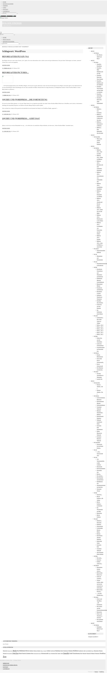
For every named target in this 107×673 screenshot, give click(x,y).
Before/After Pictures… (15, 72)
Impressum (6, 663)
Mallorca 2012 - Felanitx (99, 237)
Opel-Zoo (15, 653)
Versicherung (76, 653)
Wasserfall (88, 653)
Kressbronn (80, 650)
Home (4, 2)
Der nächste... (100, 476)
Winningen (97, 653)
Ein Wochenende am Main (100, 509)
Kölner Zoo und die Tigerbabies (99, 339)
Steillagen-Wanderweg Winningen (99, 297)
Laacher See (99, 379)
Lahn (84, 650)
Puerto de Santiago (26, 653)
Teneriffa (66, 653)
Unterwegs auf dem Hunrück (99, 306)
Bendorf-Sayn (10, 650)
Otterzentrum (100, 526)
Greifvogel (53, 650)
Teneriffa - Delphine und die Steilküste (100, 82)
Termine (5, 5)
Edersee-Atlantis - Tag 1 (100, 392)
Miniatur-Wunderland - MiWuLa (100, 412)
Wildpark (93, 653)
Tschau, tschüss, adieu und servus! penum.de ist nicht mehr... (100, 584)
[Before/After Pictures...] (7, 82)
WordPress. (101, 671)
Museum (101, 650)
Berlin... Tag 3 (100, 330)
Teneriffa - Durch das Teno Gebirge (100, 77)
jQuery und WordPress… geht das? (21, 118)
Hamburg (99, 524)
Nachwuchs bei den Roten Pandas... (100, 446)
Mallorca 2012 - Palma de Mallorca (100, 157)
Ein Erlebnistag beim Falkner (100, 312)
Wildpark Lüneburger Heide (99, 421)
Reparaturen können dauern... (99, 569)
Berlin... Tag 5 (100, 326)
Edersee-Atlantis (36, 650)
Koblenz (75, 650)
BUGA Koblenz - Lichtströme (99, 503)
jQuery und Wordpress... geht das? (99, 615)
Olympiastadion (9, 653)
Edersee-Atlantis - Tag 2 (100, 386)
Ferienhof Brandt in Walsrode (99, 438)
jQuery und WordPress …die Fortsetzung (24, 99)
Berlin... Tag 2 (100, 332)
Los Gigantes (88, 650)
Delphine (31, 650)
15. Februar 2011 (7, 68)
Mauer (92, 650)
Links (4, 7)
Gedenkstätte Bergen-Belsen (100, 530)
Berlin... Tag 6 (100, 325)
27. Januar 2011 (6, 114)
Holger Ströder (12, 23)
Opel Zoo (99, 559)
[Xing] (14, 16)
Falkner (42, 650)
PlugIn (20, 653)
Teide (62, 653)
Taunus (58, 653)
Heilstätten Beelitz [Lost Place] (100, 628)
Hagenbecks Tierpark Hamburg (99, 537)
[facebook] (3, 16)
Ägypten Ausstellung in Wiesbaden (100, 375)
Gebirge (48, 650)
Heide (62, 650)
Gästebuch (6, 11)
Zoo (4, 656)
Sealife (49, 653)
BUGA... (99, 474)
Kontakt (5, 9)
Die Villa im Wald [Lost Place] (99, 56)
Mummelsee (96, 650)
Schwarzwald (44, 653)
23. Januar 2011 (6, 131)
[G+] (9, 16)
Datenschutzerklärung (10, 665)
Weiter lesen (6, 65)
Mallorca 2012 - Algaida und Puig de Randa (99, 202)
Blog (18, 650)
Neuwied (5, 653)
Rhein (32, 653)
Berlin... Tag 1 (100, 334)
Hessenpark (99, 466)
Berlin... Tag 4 (100, 328)
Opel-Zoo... (99, 494)
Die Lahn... (99, 557)
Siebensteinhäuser (101, 405)
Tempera (96, 671)
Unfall (71, 653)
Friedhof (44, 650)
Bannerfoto (99, 513)
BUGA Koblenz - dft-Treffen (100, 498)
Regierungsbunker (101, 468)
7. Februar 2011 (6, 95)
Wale (81, 653)
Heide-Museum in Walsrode (99, 433)
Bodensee (22, 650)
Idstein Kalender (8, 3)
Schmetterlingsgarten (37, 653)
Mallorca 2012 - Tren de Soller (99, 151)
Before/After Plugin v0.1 (15, 56)
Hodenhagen (65, 650)
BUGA (27, 650)
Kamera (71, 650)
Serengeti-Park (54, 653)
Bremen (98, 533)
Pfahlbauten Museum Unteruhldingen (100, 280)
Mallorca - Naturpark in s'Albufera (100, 123)
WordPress (102, 653)
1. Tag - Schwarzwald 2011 (100, 453)
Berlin (15, 651)
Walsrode (84, 653)
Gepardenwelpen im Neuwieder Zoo (101, 349)
